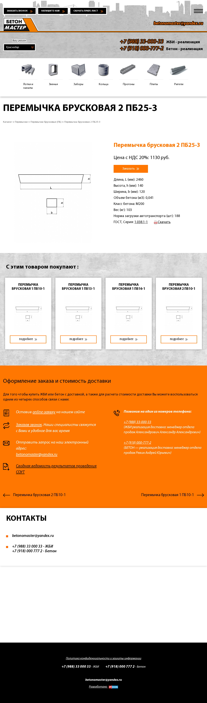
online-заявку (44, 412)
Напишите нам (50, 11)
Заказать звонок (17, 11)
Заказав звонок (29, 425)
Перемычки (21, 122)
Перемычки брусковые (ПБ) (46, 122)
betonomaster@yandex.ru (178, 23)
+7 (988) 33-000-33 (137, 422)
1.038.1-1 (141, 222)
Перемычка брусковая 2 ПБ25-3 (82, 122)
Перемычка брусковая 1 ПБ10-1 (167, 495)
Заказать (129, 168)
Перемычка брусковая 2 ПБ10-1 (39, 495)
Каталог (7, 122)
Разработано (98, 686)
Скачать (164, 222)
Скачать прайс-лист (85, 11)
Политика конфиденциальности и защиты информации (103, 658)
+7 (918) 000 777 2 (27, 551)
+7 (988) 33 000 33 (27, 547)
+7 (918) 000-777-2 (137, 443)
